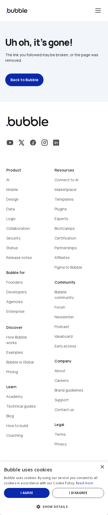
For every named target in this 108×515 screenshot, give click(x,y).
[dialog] (54, 488)
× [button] (102, 467)
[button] (54, 506)
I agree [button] (26, 493)
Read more (84, 483)
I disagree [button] (78, 493)
